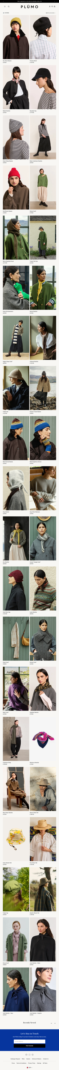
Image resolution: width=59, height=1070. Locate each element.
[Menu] (5, 6)
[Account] (49, 6)
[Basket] (54, 6)
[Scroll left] (51, 1023)
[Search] (8, 6)
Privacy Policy (31, 1063)
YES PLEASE (29, 1046)
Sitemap (39, 1063)
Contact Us (45, 1059)
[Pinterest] (32, 1055)
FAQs (23, 1059)
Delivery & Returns (36, 1059)
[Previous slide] (5, 37)
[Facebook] (26, 1055)
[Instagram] (29, 1055)
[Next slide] (27, 37)
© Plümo (45, 1063)
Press (13, 1063)
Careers (28, 1059)
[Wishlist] (52, 6)
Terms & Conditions (21, 1063)
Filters (7, 13)
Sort (47, 12)
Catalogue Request (15, 1059)
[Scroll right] (55, 1023)
